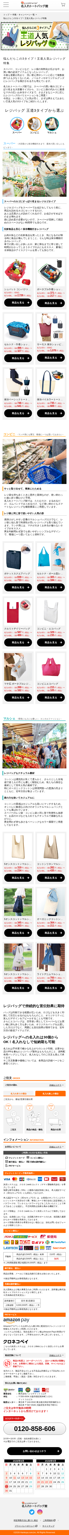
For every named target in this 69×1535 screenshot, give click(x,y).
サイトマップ (48, 1526)
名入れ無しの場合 (51, 1093)
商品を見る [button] (18, 302)
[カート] (63, 5)
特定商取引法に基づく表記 (26, 1520)
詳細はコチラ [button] (55, 1085)
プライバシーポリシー (25, 1526)
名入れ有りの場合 (19, 1093)
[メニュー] (6, 4)
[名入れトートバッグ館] (34, 4)
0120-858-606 (34, 1428)
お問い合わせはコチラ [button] (34, 1451)
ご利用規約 (48, 1520)
